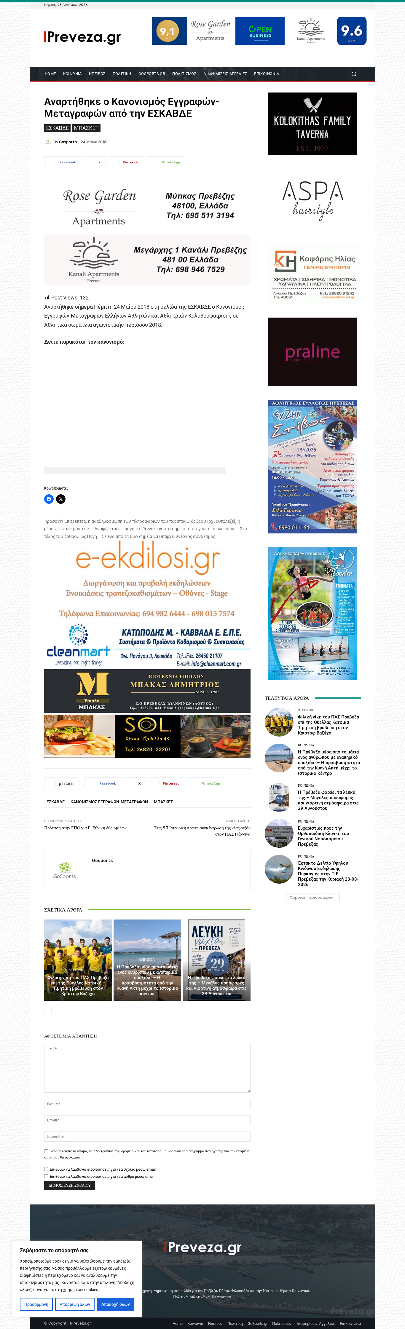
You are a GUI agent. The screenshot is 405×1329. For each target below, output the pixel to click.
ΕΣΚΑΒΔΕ (57, 127)
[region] (77, 1279)
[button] (354, 74)
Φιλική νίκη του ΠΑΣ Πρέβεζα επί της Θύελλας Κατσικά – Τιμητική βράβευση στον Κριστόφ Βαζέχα (78, 985)
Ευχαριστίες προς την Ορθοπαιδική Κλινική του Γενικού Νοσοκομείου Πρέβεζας (323, 836)
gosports (68, 142)
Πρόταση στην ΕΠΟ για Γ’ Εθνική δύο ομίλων (85, 828)
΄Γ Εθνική (77, 970)
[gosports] (49, 142)
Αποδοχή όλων (115, 1304)
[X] (350, 4)
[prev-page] (48, 1010)
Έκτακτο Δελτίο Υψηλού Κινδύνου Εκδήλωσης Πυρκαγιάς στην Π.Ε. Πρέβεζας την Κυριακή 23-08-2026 (328, 873)
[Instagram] (343, 4)
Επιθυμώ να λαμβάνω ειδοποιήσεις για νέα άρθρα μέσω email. (102, 1176)
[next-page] (57, 1010)
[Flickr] (335, 4)
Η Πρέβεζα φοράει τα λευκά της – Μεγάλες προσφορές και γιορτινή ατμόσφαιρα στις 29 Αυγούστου (216, 985)
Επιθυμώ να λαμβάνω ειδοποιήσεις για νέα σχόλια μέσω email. (103, 1169)
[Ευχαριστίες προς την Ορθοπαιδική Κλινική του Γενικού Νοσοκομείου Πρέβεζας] (279, 833)
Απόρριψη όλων (75, 1304)
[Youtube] (357, 4)
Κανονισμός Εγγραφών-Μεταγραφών (109, 801)
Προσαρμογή (36, 1304)
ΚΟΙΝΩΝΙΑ (146, 959)
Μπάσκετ (86, 127)
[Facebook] (328, 4)
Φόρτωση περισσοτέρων (311, 897)
